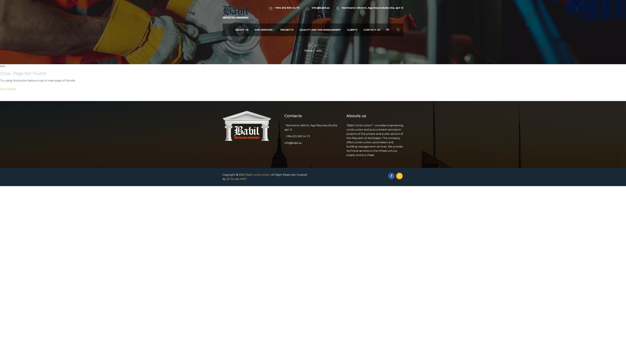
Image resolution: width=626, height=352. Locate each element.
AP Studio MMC (236, 179)
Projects (287, 29)
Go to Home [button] (8, 89)
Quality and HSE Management (320, 29)
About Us (242, 29)
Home (308, 50)
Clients (352, 29)
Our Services (263, 29)
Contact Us (371, 29)
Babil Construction (258, 174)
